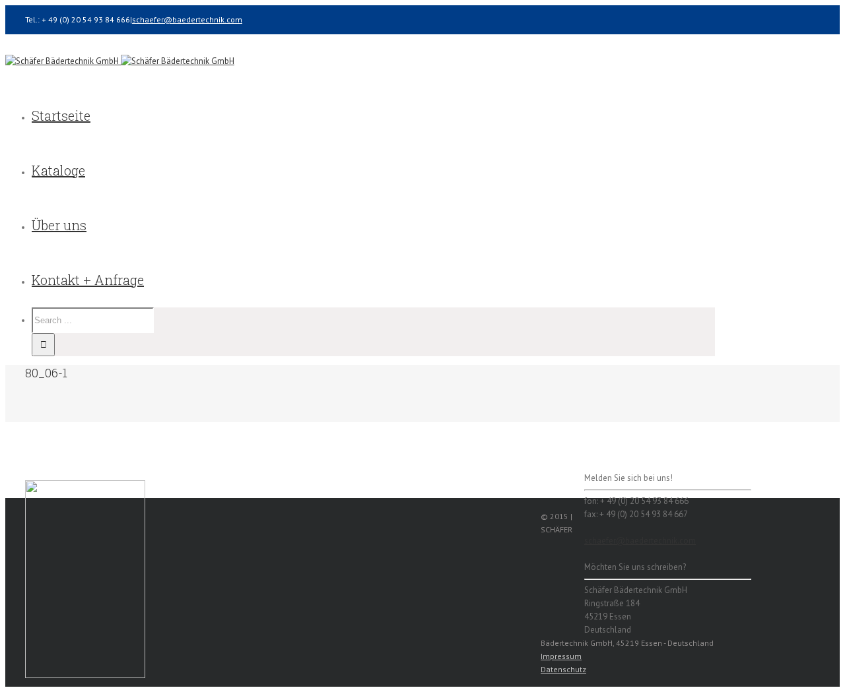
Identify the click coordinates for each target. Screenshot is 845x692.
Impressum (561, 656)
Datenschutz (563, 669)
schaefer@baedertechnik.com (187, 19)
